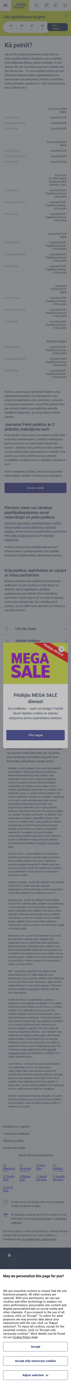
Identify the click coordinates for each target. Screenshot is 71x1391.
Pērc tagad (35, 735)
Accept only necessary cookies (35, 1361)
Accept (35, 1346)
